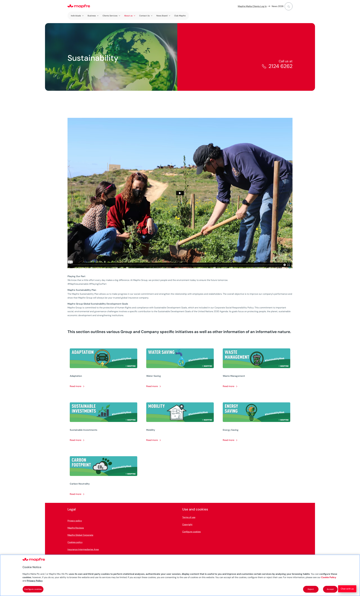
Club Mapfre (180, 15)
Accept (330, 589)
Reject (311, 589)
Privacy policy (75, 520)
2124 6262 (280, 66)
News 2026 (278, 6)
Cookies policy (75, 542)
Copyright (187, 524)
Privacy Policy (35, 580)
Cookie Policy (328, 577)
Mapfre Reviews (76, 527)
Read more (76, 386)
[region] (180, 575)
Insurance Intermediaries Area (83, 549)
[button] (347, 588)
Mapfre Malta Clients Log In (252, 6)
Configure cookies (33, 589)
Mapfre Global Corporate (80, 535)
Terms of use (188, 517)
